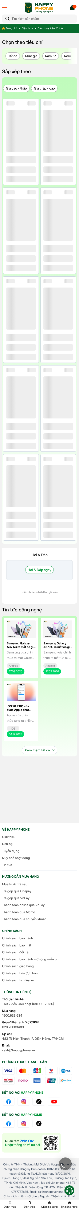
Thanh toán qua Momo (18, 912)
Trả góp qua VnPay (15, 898)
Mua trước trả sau (14, 884)
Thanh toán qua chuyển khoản (24, 919)
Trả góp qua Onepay (16, 891)
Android (13, 665)
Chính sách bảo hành (17, 938)
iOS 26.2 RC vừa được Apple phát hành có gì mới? (18, 709)
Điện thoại (27, 28)
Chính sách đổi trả (15, 952)
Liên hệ (7, 844)
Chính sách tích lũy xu (18, 980)
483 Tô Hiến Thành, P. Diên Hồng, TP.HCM (33, 1039)
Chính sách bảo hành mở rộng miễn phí (30, 959)
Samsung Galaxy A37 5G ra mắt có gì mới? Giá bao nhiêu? (20, 646)
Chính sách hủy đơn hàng (21, 973)
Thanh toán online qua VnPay (23, 905)
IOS (13, 728)
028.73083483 (13, 1027)
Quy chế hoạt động (16, 858)
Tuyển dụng (10, 851)
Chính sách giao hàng (18, 966)
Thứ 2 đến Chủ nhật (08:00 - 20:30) (28, 1004)
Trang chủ (11, 28)
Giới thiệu (9, 837)
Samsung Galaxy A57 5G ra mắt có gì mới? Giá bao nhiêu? (57, 646)
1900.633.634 (12, 1015)
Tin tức (7, 865)
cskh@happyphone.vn (18, 1050)
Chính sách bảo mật (16, 945)
